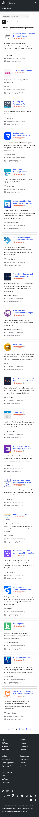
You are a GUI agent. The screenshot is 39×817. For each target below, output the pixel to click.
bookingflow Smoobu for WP (19, 103)
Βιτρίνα (23, 740)
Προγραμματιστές (8, 763)
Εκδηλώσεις (24, 759)
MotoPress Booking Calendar (20, 171)
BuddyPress (6, 782)
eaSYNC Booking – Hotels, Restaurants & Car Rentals (23, 379)
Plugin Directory (7, 8)
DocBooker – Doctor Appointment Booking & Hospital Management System (22, 552)
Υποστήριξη (6, 759)
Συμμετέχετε (25, 756)
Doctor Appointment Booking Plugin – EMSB (22, 481)
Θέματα (23, 743)
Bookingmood (18, 624)
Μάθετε (4, 756)
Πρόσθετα (24, 746)
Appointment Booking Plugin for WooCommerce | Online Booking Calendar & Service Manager (24, 202)
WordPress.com (7, 772)
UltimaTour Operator (21, 658)
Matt (3, 776)
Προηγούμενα (8, 729)
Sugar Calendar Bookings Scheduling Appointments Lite (23, 693)
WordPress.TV (7, 766)
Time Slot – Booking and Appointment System (23, 275)
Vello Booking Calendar (22, 70)
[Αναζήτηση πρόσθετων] (27, 16)
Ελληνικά (9, 791)
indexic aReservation (21, 514)
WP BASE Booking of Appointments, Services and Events (23, 239)
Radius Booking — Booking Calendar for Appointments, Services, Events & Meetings (23, 134)
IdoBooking (17, 344)
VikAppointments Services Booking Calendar (24, 35)
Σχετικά (4, 740)
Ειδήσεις (5, 743)
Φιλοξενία (5, 746)
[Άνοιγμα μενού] (36, 3)
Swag (23, 766)
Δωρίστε (23, 763)
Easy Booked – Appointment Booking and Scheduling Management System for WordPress (23, 311)
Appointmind (18, 412)
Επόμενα (30, 729)
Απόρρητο (5, 750)
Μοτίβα (23, 750)
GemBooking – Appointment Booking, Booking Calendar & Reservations (22, 588)
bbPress (5, 779)
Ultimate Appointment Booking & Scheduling (22, 447)
